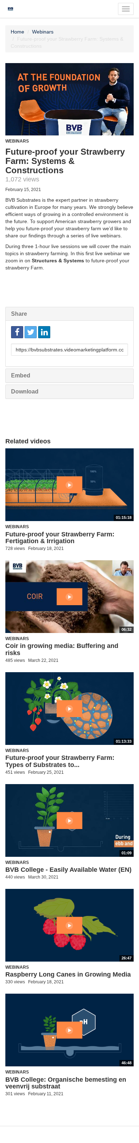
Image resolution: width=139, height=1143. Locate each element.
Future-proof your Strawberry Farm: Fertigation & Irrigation (59, 538)
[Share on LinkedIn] (44, 332)
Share (19, 314)
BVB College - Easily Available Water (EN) (68, 869)
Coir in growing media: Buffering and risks (61, 649)
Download (24, 391)
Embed (20, 375)
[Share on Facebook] (17, 332)
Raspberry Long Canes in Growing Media (68, 974)
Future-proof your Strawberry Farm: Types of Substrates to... (59, 761)
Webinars (42, 32)
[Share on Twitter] (31, 332)
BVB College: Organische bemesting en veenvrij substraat (65, 1083)
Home (17, 32)
